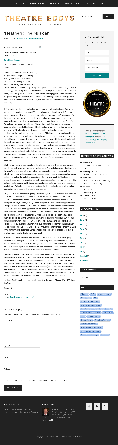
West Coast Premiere (102, 320)
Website (7, 369)
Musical (84, 294)
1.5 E (82, 247)
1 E (81, 251)
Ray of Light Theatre (28, 297)
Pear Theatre (108, 312)
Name (7, 346)
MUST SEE (85, 298)
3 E (81, 233)
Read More (51, 420)
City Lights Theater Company (90, 331)
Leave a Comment (36, 38)
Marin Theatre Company (88, 324)
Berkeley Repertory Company (90, 312)
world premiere (104, 294)
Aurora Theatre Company (89, 335)
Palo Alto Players (93, 316)
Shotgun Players (86, 320)
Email (6, 357)
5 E (10, 294)
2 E (81, 242)
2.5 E (82, 238)
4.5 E (82, 220)
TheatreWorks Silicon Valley (90, 305)
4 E (81, 224)
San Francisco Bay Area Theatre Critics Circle (96, 140)
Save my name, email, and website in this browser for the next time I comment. (39, 381)
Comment (8, 320)
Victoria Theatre (14, 297)
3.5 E (82, 229)
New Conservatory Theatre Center (92, 309)
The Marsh (104, 335)
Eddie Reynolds (21, 38)
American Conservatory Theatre (91, 327)
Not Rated (84, 260)
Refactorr (78, 437)
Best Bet (83, 256)
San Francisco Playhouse (89, 301)
